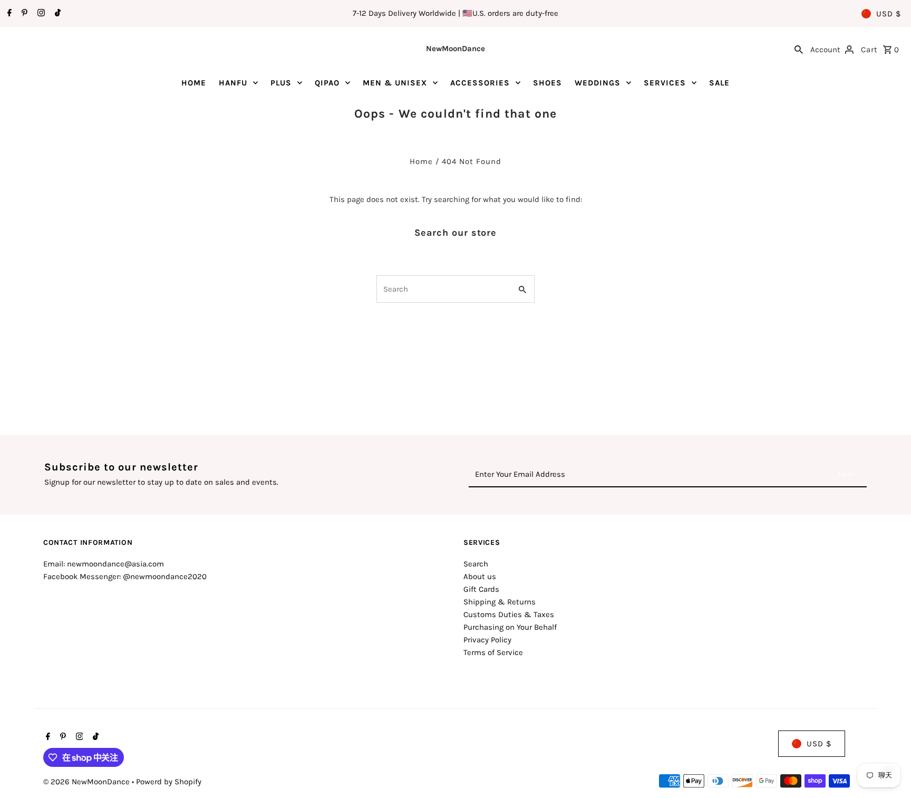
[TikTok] (56, 13)
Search (475, 564)
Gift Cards (481, 589)
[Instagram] (40, 13)
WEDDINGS (598, 83)
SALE (719, 83)
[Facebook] (8, 13)
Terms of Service (493, 652)
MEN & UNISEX (395, 83)
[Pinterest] (23, 13)
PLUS (281, 83)
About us (479, 576)
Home (421, 161)
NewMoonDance (455, 48)
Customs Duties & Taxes (508, 614)
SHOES (547, 83)
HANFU (233, 83)
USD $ (888, 13)
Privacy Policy (487, 640)
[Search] (799, 48)
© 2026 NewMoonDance (87, 781)
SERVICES (665, 83)
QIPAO (327, 83)
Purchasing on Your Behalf (510, 627)
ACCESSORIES (480, 83)
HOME (193, 83)
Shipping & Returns (499, 602)
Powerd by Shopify (168, 781)
